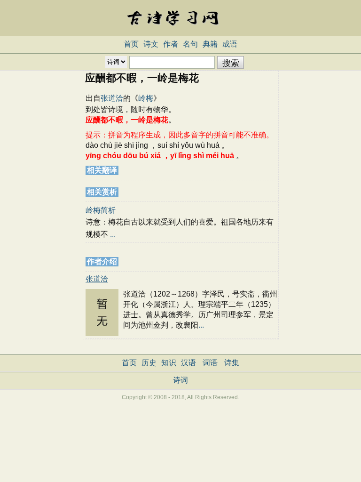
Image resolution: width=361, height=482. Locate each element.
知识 (168, 363)
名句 (190, 44)
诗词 (180, 380)
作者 (170, 44)
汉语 (188, 363)
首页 (131, 44)
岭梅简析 (101, 210)
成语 (229, 44)
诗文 (150, 44)
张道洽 (112, 98)
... (113, 234)
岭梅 (145, 98)
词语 (210, 363)
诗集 (231, 363)
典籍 (210, 44)
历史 (149, 363)
